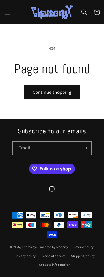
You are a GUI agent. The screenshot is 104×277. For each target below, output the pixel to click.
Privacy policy (25, 256)
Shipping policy (83, 256)
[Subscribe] (85, 148)
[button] (7, 12)
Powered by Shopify (53, 247)
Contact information (54, 265)
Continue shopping (52, 92)
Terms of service (53, 256)
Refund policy (83, 247)
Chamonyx (30, 247)
